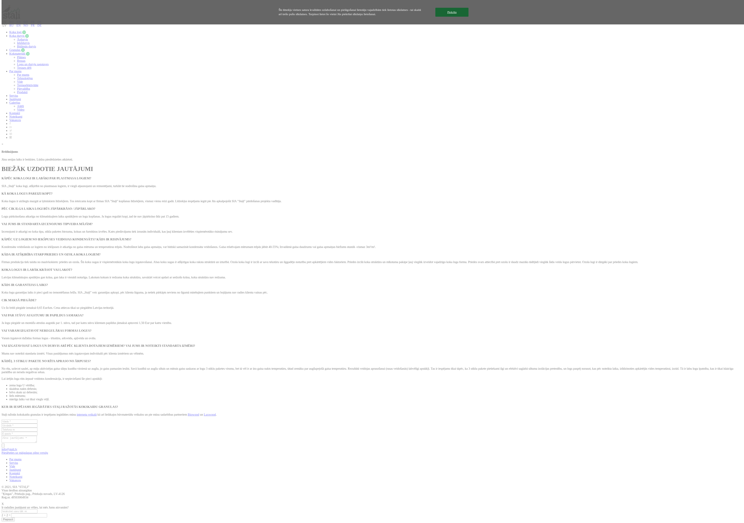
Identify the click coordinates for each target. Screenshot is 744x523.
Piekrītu (452, 12)
